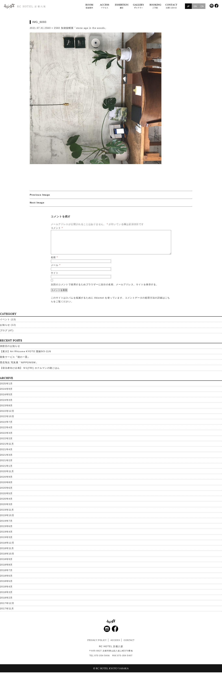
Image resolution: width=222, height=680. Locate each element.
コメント (57, 228)
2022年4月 (6, 427)
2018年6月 (6, 575)
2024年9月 (6, 389)
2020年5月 (6, 493)
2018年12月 (7, 542)
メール (55, 265)
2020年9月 (6, 476)
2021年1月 (6, 466)
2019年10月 (7, 515)
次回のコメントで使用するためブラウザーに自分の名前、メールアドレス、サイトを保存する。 (104, 284)
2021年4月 (6, 449)
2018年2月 (6, 597)
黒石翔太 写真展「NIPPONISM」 (19, 362)
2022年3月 (6, 433)
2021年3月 (6, 455)
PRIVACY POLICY (97, 640)
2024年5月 (6, 394)
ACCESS (115, 640)
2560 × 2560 (52, 28)
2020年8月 (6, 482)
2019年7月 (6, 521)
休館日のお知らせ (10, 346)
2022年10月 (7, 416)
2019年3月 (6, 537)
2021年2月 (6, 460)
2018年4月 (6, 586)
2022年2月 (6, 438)
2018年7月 (6, 570)
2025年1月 (6, 383)
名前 (54, 257)
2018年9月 (6, 559)
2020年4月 (6, 498)
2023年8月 (6, 405)
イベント (5, 319)
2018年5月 (6, 581)
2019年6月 (6, 526)
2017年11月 (7, 608)
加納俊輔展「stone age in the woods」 (84, 28)
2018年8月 (6, 564)
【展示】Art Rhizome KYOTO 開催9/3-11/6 (25, 351)
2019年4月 (6, 531)
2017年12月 (7, 603)
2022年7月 (6, 422)
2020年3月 (6, 504)
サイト (54, 273)
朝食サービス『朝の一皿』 (15, 357)
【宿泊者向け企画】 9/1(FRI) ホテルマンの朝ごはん (30, 368)
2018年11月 (7, 548)
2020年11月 (7, 471)
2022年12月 (7, 411)
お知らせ (5, 325)
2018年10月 (7, 553)
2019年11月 (7, 509)
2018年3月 (6, 592)
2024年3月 (6, 400)
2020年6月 (6, 488)
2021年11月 (7, 444)
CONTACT (129, 640)
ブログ (3, 330)
